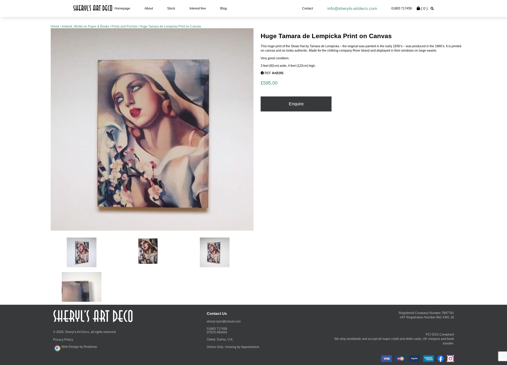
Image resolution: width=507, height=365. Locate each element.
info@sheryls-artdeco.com (352, 8)
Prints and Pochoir (124, 26)
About (149, 8)
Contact (307, 8)
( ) (424, 8)
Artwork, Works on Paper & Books (85, 26)
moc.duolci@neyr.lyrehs (224, 321)
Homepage (122, 8)
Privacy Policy (63, 339)
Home (55, 26)
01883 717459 (401, 8)
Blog (223, 8)
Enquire (296, 103)
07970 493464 (217, 332)
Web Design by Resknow (79, 346)
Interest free (198, 8)
